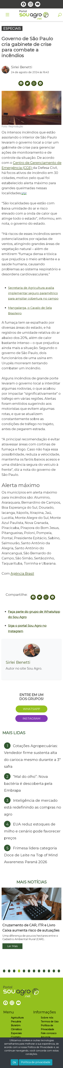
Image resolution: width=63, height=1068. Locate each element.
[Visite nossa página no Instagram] (30, 4)
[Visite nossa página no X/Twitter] (27, 83)
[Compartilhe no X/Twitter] (39, 597)
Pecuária (16, 1021)
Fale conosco (49, 1033)
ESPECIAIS (12, 28)
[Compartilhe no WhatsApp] (46, 597)
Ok (14, 1062)
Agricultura (17, 1017)
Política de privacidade (35, 1062)
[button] (4, 970)
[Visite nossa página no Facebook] (23, 4)
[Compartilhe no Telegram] (40, 83)
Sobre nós (47, 1017)
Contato (16, 1037)
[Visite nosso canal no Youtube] (37, 4)
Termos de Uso (50, 1021)
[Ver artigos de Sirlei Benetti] (6, 69)
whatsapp (31, 709)
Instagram (31, 718)
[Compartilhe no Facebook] (33, 597)
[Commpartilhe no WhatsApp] (34, 83)
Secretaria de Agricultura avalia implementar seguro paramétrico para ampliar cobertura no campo (33, 293)
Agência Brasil (22, 573)
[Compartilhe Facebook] (21, 83)
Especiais (16, 1033)
